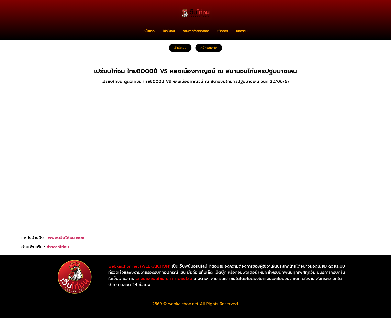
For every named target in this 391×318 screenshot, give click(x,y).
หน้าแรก (149, 31)
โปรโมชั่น (169, 31)
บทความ (241, 31)
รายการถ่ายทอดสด (196, 31)
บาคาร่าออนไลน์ (179, 278)
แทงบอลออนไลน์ (150, 278)
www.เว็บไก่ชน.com (66, 238)
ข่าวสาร (222, 31)
